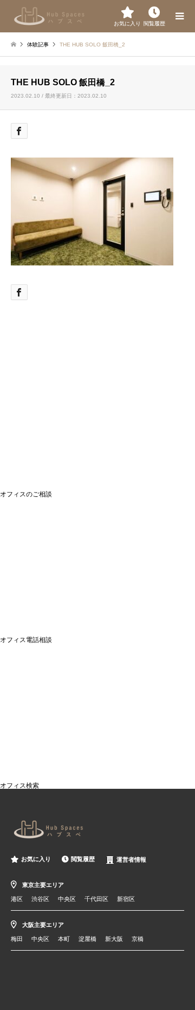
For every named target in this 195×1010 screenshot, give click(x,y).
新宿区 (126, 899)
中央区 (67, 899)
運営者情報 (131, 859)
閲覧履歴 (83, 859)
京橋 (138, 939)
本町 (64, 939)
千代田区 (96, 899)
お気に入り (36, 859)
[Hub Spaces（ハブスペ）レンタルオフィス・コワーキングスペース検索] (49, 15)
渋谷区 (40, 899)
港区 (17, 899)
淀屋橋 (87, 939)
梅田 (17, 939)
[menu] (178, 16)
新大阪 (114, 939)
